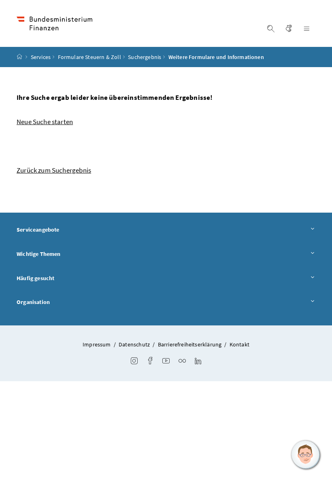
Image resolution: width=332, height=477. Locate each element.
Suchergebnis (144, 57)
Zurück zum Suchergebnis (54, 170)
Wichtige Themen (39, 253)
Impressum (97, 344)
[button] (306, 455)
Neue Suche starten (45, 121)
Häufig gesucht (35, 278)
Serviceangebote (38, 229)
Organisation (33, 302)
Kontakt (239, 344)
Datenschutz (134, 344)
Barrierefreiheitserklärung (190, 344)
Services (41, 57)
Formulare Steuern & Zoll (89, 57)
